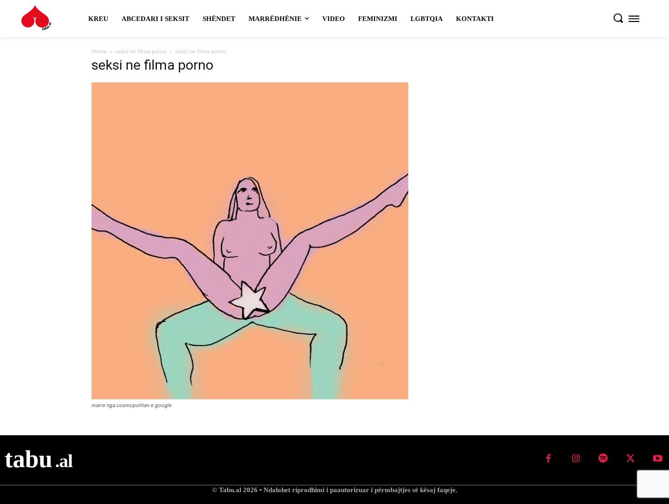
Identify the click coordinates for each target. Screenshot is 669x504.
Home (99, 51)
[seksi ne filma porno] (249, 397)
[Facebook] (548, 459)
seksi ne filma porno (141, 51)
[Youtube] (657, 459)
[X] (630, 459)
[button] (618, 17)
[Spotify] (603, 459)
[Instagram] (575, 459)
